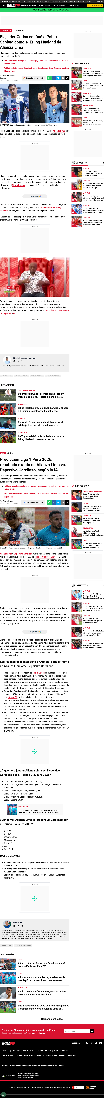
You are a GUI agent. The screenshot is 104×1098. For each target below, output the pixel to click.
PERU (56, 79)
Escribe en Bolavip (42, 83)
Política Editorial (47, 94)
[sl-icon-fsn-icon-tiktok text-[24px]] (96, 71)
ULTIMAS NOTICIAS (28, 6)
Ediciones (5, 79)
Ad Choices (59, 94)
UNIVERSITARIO (59, 6)
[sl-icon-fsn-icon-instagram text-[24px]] (87, 71)
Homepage (92, 47)
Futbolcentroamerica (67, 83)
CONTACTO (28, 83)
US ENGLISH (64, 79)
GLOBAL (40, 79)
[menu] (3, 5)
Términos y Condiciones (35, 61)
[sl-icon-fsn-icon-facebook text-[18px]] (83, 71)
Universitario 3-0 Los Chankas (21, 1)
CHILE (32, 79)
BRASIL (25, 79)
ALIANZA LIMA (44, 6)
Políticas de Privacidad (31, 94)
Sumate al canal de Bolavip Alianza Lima (51, 10)
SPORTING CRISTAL (75, 6)
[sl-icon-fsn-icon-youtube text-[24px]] (101, 71)
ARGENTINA (16, 79)
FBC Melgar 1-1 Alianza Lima (43, 1)
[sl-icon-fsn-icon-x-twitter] (92, 71)
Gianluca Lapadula (61, 1)
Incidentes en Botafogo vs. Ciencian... (81, 1)
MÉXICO (48, 79)
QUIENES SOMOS (8, 83)
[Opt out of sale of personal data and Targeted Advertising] (3, 1094)
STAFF (19, 83)
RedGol (54, 83)
